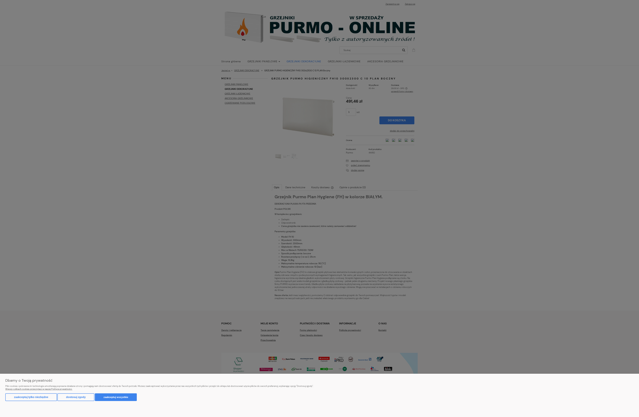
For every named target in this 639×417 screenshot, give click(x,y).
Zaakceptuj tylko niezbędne (31, 397)
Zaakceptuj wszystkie (116, 397)
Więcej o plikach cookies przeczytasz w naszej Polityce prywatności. (38, 389)
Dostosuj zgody (76, 397)
